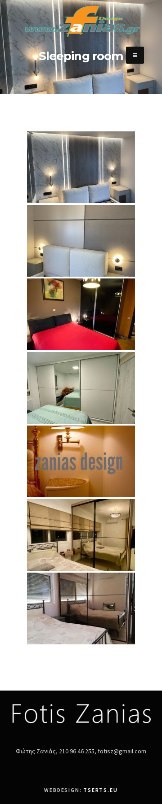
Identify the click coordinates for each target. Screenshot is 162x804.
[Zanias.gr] (81, 38)
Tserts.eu (100, 790)
